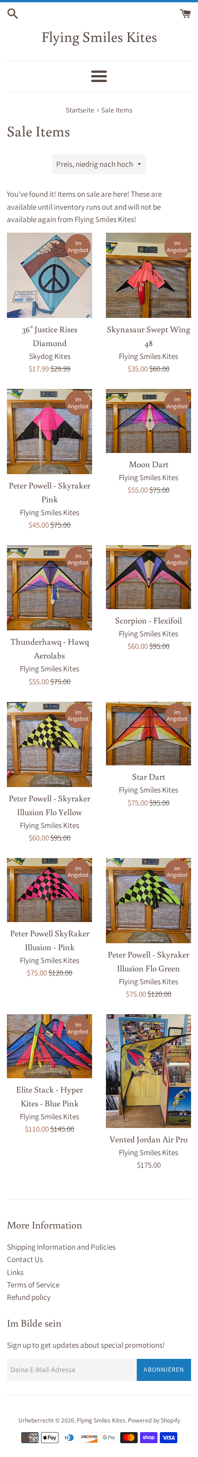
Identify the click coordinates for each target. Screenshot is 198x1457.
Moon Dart (149, 464)
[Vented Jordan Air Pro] (148, 1071)
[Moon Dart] (148, 421)
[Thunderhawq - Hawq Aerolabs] (49, 587)
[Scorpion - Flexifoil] (148, 577)
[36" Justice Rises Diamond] (49, 275)
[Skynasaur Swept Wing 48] (148, 275)
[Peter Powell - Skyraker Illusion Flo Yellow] (49, 744)
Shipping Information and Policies (61, 1247)
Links (15, 1272)
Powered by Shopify (154, 1420)
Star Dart (148, 776)
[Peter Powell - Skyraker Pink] (49, 431)
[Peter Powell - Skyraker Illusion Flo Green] (148, 900)
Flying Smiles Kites (99, 36)
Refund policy (29, 1297)
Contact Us (25, 1259)
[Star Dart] (148, 734)
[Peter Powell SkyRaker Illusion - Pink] (49, 890)
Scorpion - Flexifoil (148, 620)
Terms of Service (33, 1285)
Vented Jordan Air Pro (148, 1139)
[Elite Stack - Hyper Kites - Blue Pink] (49, 1046)
